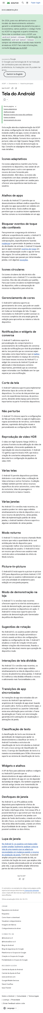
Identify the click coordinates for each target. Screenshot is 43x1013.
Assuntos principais (26, 84)
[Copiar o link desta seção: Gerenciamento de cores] (37, 298)
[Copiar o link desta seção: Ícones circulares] (26, 269)
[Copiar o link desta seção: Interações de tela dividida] (38, 661)
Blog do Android (8, 945)
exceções (24, 260)
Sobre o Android (8, 996)
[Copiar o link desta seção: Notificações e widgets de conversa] (16, 335)
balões (36, 354)
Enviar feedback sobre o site (14, 1003)
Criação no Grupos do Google (13, 956)
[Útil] (12, 88)
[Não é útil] (16, 88)
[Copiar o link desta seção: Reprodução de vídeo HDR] (38, 437)
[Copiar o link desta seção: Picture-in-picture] (28, 566)
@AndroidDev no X (9, 942)
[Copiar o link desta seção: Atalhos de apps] (25, 195)
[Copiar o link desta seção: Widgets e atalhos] (27, 766)
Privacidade (15, 1000)
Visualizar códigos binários (11, 921)
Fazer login (35, 3)
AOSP (4, 84)
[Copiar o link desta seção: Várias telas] (19, 470)
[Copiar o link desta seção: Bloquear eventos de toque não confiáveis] (23, 227)
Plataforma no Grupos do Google (14, 953)
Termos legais (33, 996)
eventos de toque (29, 249)
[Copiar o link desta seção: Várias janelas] (21, 502)
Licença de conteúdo (31, 890)
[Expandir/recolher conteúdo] (15, 106)
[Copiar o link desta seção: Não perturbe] (22, 411)
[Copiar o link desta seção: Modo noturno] (23, 533)
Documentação (10, 10)
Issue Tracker (6, 988)
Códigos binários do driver (11, 928)
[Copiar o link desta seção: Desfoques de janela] (30, 797)
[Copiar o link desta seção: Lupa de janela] (23, 839)
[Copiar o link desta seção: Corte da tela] (21, 383)
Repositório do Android (10, 910)
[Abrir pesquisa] (22, 2)
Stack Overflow (7, 984)
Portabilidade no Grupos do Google (15, 960)
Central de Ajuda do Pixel (11, 973)
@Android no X (7, 938)
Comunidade (21, 996)
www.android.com (8, 977)
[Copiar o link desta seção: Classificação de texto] (33, 729)
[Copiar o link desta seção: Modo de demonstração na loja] (8, 596)
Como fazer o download (11, 917)
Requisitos (5, 914)
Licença (6, 1000)
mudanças (6, 243)
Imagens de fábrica (9, 925)
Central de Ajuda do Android (12, 969)
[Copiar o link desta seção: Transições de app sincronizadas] (22, 693)
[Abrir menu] (3, 2)
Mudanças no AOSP (18, 48)
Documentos (13, 84)
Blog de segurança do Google (13, 949)
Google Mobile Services (10, 980)
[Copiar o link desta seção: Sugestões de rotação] (33, 627)
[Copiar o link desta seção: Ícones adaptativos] (29, 159)
